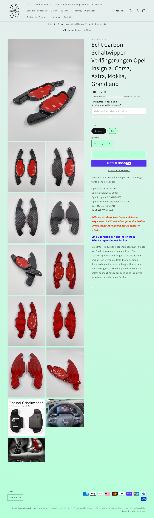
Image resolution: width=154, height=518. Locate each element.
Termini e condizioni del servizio (108, 508)
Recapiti (125, 511)
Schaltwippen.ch (24, 508)
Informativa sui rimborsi (60, 508)
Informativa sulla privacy (82, 508)
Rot (112, 131)
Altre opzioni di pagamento (119, 170)
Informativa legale (139, 511)
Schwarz (99, 131)
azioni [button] (97, 286)
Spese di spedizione (114, 96)
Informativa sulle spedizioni (135, 508)
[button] (42, 4)
